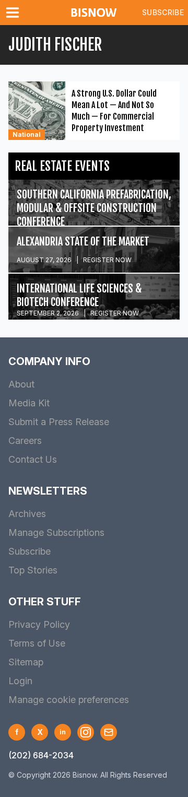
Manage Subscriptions (56, 532)
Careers (25, 440)
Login (20, 680)
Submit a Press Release (58, 421)
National (27, 134)
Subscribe (163, 12)
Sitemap (25, 662)
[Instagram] (85, 732)
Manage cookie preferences (68, 699)
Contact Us (32, 459)
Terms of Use (36, 643)
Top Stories (32, 570)
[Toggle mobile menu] (14, 12)
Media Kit (29, 402)
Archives (27, 513)
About (21, 384)
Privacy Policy (39, 624)
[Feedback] (108, 732)
